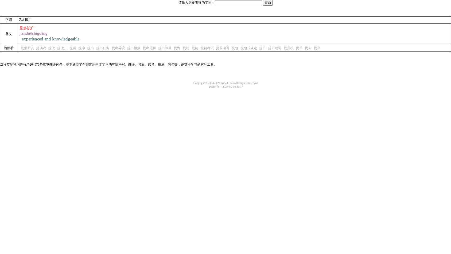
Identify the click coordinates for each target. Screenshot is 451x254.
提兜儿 (62, 48)
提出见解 (149, 48)
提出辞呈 (164, 48)
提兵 (73, 48)
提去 (308, 48)
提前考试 (207, 48)
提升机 (289, 48)
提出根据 (133, 48)
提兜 (51, 48)
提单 (299, 48)
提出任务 (102, 48)
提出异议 (118, 48)
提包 (235, 48)
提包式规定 (249, 48)
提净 (81, 48)
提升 (262, 48)
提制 (186, 48)
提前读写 (222, 48)
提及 (317, 48)
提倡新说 (27, 48)
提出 (90, 48)
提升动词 (274, 48)
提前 (195, 48)
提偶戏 (41, 48)
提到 (177, 48)
